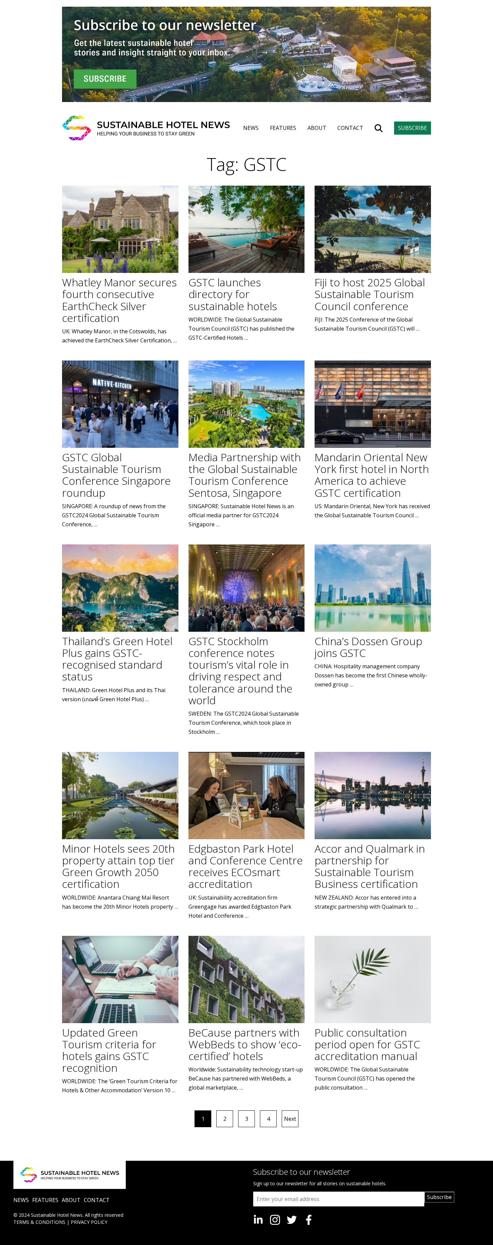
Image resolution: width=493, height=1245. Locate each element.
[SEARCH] (379, 128)
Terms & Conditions (39, 1222)
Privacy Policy (89, 1222)
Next (290, 1118)
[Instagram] (275, 1220)
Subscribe (439, 1197)
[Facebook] (309, 1220)
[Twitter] (292, 1220)
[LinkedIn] (258, 1220)
